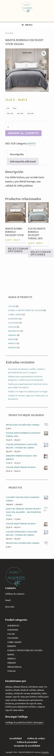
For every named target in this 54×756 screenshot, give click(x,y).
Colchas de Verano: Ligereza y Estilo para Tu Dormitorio (28, 397)
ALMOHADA (13, 318)
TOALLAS (12, 326)
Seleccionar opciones (18, 250)
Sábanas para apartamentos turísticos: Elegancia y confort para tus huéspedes (25, 378)
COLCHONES (13, 322)
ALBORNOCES (14, 330)
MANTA (32, 143)
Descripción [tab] (17, 154)
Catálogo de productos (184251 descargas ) (24, 722)
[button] (43, 53)
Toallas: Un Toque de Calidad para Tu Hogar (28, 391)
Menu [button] (29, 25)
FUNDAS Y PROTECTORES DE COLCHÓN (25, 310)
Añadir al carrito (23, 133)
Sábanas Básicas (14, 666)
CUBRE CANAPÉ (15, 314)
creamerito (45, 752)
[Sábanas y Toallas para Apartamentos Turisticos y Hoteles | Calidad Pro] (27, 7)
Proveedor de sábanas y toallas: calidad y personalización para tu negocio (26, 370)
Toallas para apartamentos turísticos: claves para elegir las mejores (28, 385)
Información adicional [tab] (23, 161)
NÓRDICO (12, 343)
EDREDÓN (12, 347)
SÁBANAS (12, 335)
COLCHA (11, 306)
